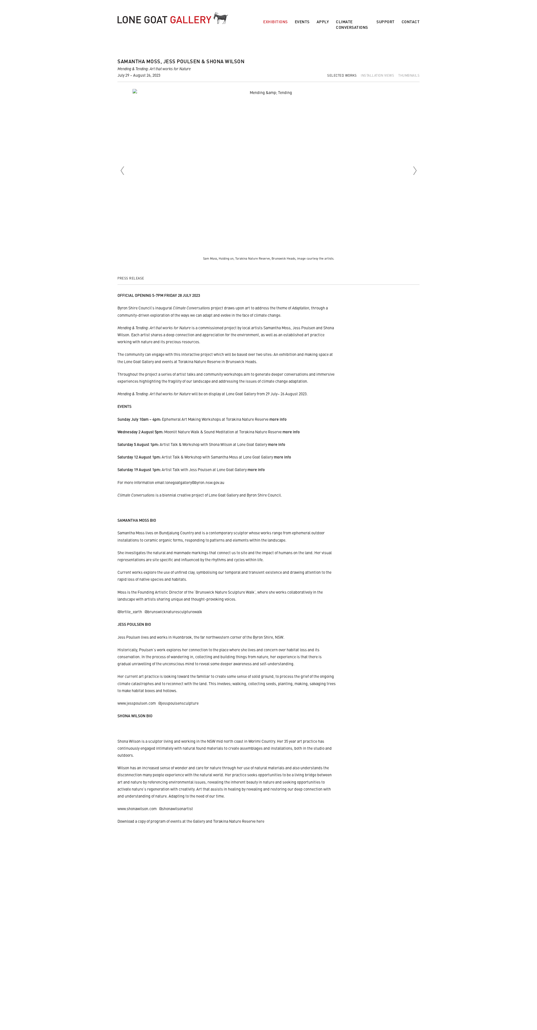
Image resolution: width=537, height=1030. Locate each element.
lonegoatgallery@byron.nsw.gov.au (194, 482)
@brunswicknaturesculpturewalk (173, 611)
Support (385, 21)
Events (302, 21)
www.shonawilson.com (137, 808)
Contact (411, 21)
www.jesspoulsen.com (136, 703)
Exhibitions (275, 21)
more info (278, 419)
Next (415, 170)
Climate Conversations (352, 24)
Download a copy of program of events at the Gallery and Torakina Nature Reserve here (190, 821)
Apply (323, 21)
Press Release (130, 278)
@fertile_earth (129, 611)
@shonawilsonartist (176, 808)
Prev (122, 170)
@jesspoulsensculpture (178, 703)
